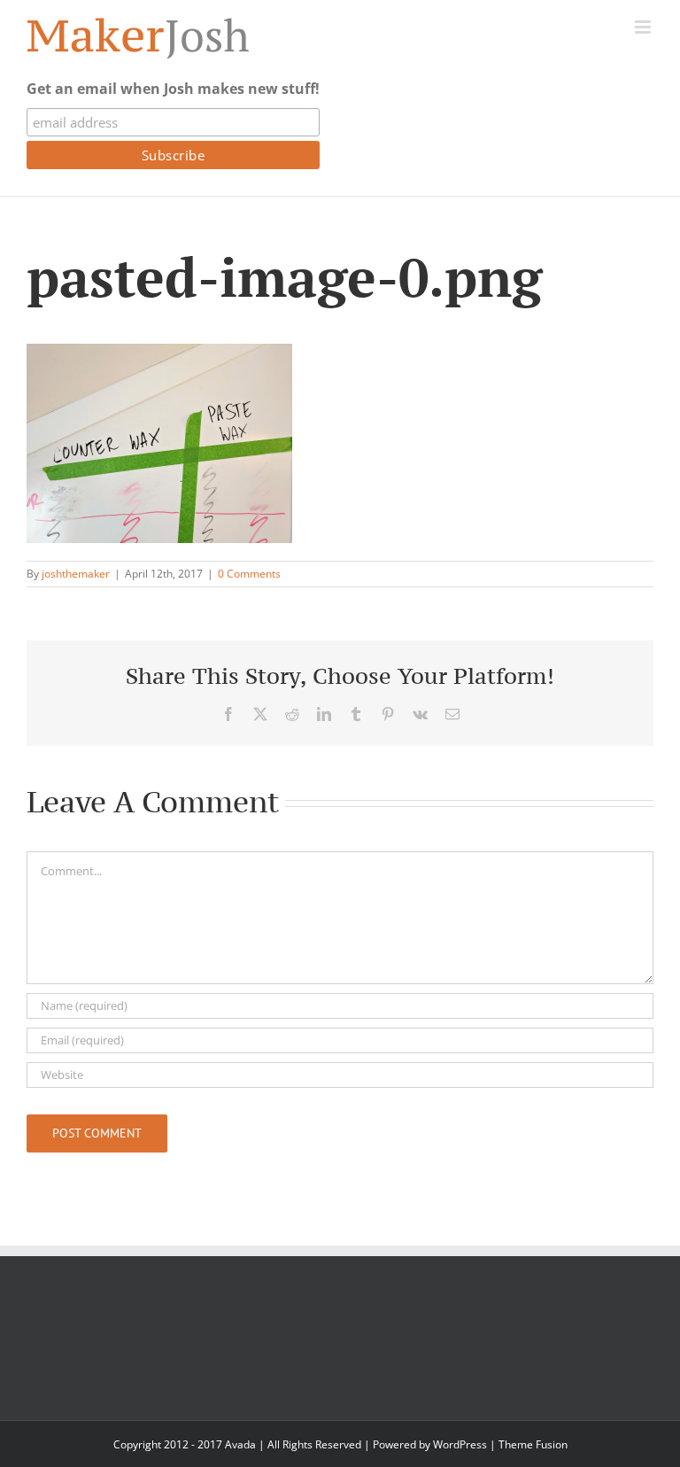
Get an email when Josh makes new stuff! (173, 88)
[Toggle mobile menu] (644, 27)
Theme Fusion (533, 1444)
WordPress (460, 1444)
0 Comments (249, 573)
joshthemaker (76, 573)
